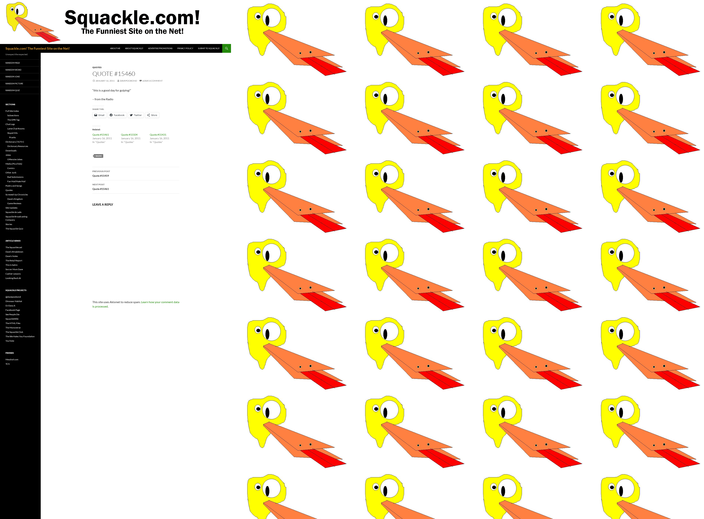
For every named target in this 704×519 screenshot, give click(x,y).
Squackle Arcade (13, 212)
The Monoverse (13, 327)
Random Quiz (13, 90)
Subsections (13, 115)
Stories (9, 224)
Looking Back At (13, 278)
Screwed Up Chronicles (17, 194)
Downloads (11, 150)
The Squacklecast (14, 247)
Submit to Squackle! (209, 48)
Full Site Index (12, 111)
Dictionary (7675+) (15, 141)
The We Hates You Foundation (20, 336)
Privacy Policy (185, 48)
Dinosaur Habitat (14, 301)
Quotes (97, 67)
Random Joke (13, 76)
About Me (115, 48)
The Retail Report (14, 260)
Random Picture (14, 83)
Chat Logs (10, 124)
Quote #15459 (101, 173)
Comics (10, 168)
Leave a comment (152, 80)
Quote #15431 (158, 134)
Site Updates (11, 207)
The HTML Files (13, 323)
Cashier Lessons (13, 273)
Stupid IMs (12, 133)
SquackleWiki (12, 318)
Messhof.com (12, 359)
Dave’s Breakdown (14, 251)
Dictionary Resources (17, 146)
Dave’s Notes (12, 256)
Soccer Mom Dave (14, 269)
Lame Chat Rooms (16, 128)
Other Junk (11, 172)
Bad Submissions (15, 177)
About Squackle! (134, 48)
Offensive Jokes (14, 159)
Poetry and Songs (14, 185)
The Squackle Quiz (14, 228)
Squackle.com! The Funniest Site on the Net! (38, 48)
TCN (8, 363)
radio (99, 156)
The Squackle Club (14, 332)
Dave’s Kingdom (15, 199)
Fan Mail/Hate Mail (16, 181)
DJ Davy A (10, 305)
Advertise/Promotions (160, 48)
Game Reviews (14, 203)
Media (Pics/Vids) (14, 163)
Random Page (13, 63)
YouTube (10, 340)
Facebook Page (13, 310)
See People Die (12, 314)
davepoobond (128, 80)
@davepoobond (13, 296)
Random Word (13, 70)
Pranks (12, 137)
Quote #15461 (100, 134)
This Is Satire (11, 265)
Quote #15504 (129, 134)
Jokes (8, 155)
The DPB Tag (13, 119)
